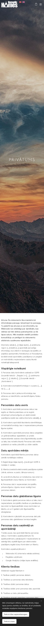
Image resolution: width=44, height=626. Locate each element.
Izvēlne (40, 4)
